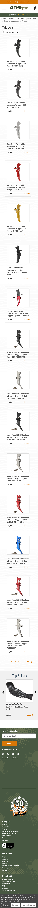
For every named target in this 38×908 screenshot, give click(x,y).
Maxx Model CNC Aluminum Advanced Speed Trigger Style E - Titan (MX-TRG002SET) (18, 644)
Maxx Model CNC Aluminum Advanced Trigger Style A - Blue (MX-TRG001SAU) (18, 561)
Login (4, 857)
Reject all (15, 905)
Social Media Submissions (10, 831)
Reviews (5, 840)
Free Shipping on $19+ (24, 2)
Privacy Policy (6, 836)
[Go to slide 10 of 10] (3, 692)
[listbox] (11, 32)
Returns (4, 870)
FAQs (4, 886)
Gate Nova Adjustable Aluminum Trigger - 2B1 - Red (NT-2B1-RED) (17, 187)
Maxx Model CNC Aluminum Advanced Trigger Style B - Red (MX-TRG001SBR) (18, 519)
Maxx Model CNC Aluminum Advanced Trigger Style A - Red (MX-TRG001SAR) (18, 602)
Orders (4, 863)
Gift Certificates (7, 879)
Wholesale (5, 827)
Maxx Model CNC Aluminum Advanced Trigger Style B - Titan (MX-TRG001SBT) (18, 396)
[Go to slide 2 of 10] (36, 692)
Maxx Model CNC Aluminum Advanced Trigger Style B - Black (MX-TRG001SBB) (18, 354)
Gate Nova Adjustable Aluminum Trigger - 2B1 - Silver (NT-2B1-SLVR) (17, 146)
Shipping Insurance (8, 881)
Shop (29, 715)
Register (5, 859)
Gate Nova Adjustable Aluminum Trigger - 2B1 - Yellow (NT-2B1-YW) (17, 228)
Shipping (5, 868)
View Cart (5, 861)
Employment (6, 829)
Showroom (5, 838)
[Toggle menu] (4, 8)
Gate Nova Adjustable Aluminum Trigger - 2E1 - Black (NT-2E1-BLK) (17, 63)
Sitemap (5, 888)
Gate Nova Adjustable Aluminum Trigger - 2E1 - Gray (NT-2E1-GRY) (17, 105)
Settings (6, 905)
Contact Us (6, 824)
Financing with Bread (9, 833)
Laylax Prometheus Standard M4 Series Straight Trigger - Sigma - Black (17, 271)
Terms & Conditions (8, 890)
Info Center (6, 883)
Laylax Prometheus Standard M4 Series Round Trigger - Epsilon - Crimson (18, 313)
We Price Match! (12, 2)
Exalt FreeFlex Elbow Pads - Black (17, 708)
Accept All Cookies (28, 905)
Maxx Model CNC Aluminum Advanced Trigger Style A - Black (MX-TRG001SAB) (18, 437)
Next (28, 661)
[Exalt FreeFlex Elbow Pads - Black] (19, 691)
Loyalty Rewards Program (10, 866)
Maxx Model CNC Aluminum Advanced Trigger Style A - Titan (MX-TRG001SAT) (18, 478)
